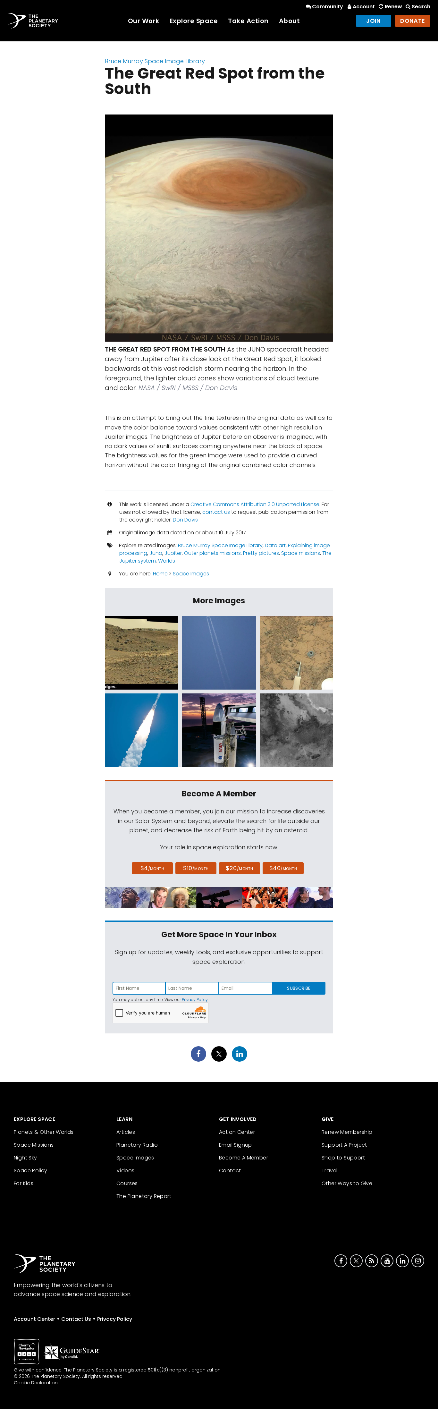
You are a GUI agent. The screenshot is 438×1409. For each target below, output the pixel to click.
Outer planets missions (212, 553)
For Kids (23, 1183)
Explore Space (194, 20)
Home (160, 573)
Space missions (300, 553)
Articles (125, 1132)
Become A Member (243, 1157)
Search (421, 6)
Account (364, 6)
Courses (127, 1183)
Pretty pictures (261, 553)
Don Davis (185, 519)
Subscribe (298, 988)
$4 (152, 868)
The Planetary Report (143, 1196)
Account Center (34, 1319)
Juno (155, 553)
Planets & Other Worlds (44, 1132)
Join (373, 21)
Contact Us (76, 1319)
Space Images (191, 573)
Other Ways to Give (347, 1183)
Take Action (248, 20)
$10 (195, 868)
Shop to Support (343, 1157)
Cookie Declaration (36, 1382)
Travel (329, 1170)
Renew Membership (347, 1132)
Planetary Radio (137, 1145)
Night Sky (25, 1157)
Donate (412, 21)
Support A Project (344, 1145)
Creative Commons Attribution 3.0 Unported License (254, 504)
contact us (216, 512)
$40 (283, 868)
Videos (125, 1170)
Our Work (143, 20)
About (289, 20)
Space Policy (30, 1170)
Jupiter (173, 553)
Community (327, 6)
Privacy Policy (195, 999)
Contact (230, 1170)
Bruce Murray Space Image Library (155, 61)
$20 (239, 868)
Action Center (237, 1132)
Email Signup (235, 1145)
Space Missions (34, 1145)
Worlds (166, 560)
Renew (393, 6)
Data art (275, 545)
